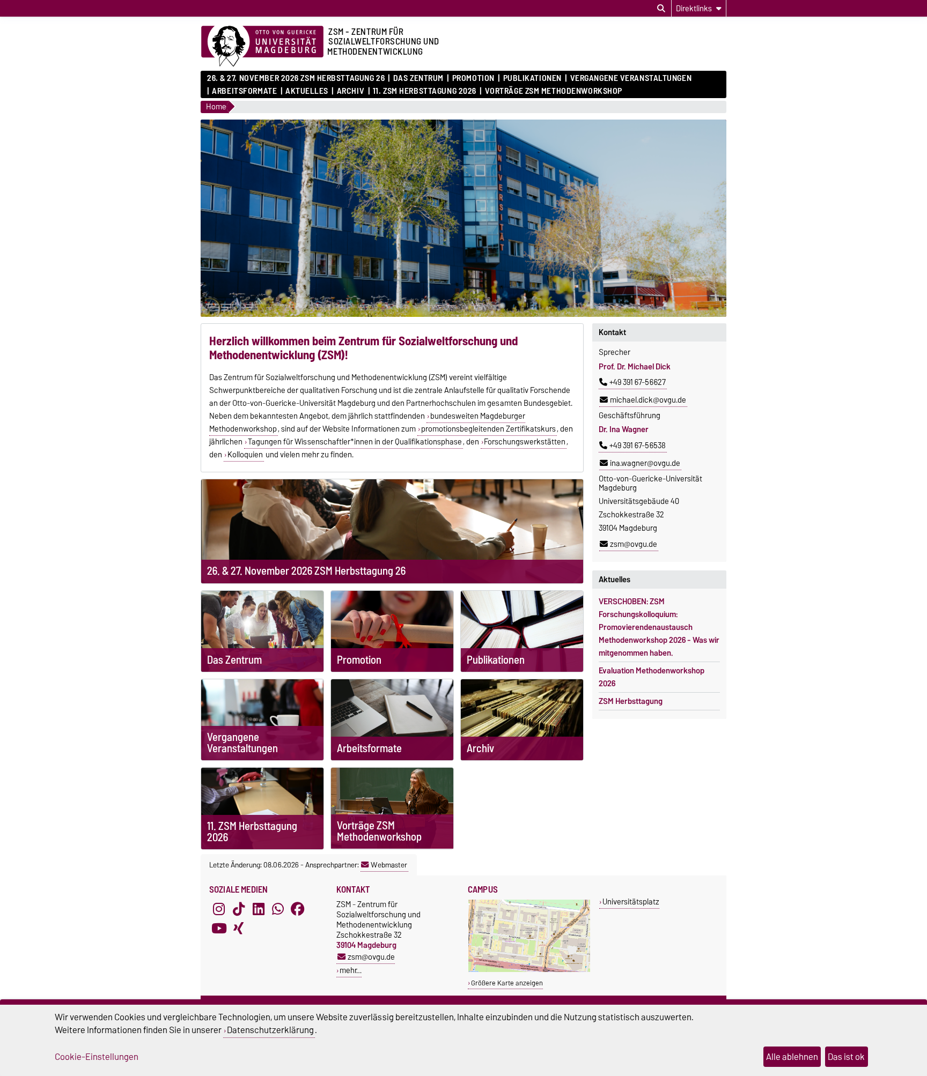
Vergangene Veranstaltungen (630, 78)
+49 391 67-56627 (637, 382)
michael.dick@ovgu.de (648, 400)
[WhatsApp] (278, 908)
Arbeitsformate (244, 91)
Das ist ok (846, 1056)
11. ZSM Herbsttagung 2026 (424, 91)
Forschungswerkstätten (524, 441)
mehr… (351, 970)
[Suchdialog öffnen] (661, 8)
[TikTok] (238, 908)
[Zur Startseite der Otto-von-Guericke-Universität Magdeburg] (262, 46)
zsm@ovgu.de (633, 544)
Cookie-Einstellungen (96, 1056)
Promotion (473, 78)
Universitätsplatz (630, 901)
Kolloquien (245, 454)
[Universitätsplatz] (529, 969)
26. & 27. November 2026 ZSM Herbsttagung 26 (296, 78)
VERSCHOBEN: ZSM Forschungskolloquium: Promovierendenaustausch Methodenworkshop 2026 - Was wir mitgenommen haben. (659, 627)
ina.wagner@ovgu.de (645, 463)
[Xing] (238, 928)
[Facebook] (297, 908)
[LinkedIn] (258, 908)
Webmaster (389, 864)
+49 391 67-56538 (637, 445)
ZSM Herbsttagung (631, 701)
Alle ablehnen (792, 1056)
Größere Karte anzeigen (507, 983)
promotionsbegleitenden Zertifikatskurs (488, 428)
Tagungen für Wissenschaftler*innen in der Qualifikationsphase (355, 441)
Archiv (350, 91)
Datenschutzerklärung (270, 1029)
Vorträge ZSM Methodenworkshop (553, 91)
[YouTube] (219, 928)
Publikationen (532, 78)
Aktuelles (306, 91)
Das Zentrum (418, 78)
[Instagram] (219, 908)
